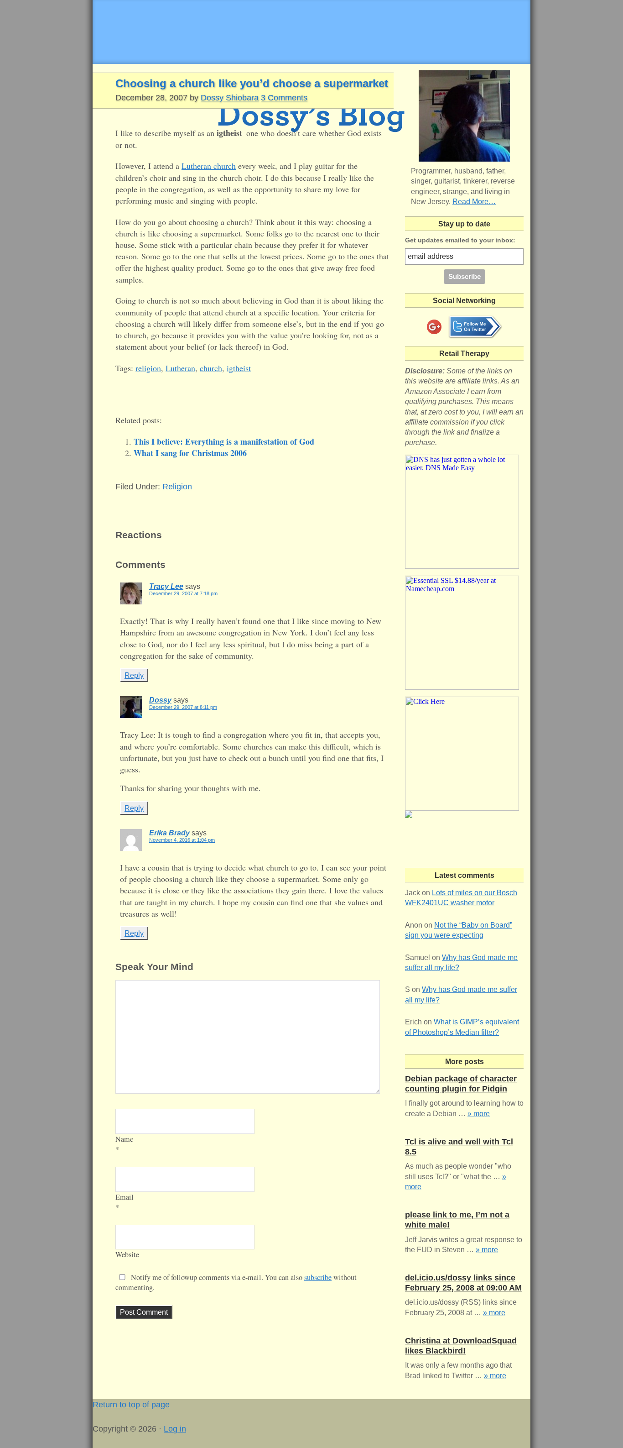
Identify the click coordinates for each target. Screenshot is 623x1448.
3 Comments (284, 97)
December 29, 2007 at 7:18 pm (183, 593)
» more (478, 1113)
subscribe (318, 1277)
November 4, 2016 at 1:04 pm (182, 840)
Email (124, 1197)
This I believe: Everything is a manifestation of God (224, 441)
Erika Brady (169, 833)
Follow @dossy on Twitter (475, 327)
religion (148, 367)
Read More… (474, 201)
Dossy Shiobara (230, 97)
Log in (175, 1428)
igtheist (239, 367)
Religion (177, 486)
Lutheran (180, 367)
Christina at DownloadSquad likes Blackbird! (461, 1345)
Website (127, 1254)
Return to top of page (131, 1404)
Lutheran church (209, 165)
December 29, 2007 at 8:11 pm (183, 707)
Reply (134, 675)
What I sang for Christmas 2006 (190, 453)
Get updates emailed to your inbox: (460, 240)
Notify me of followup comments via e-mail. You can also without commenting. (236, 1282)
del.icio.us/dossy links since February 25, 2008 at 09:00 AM (463, 1282)
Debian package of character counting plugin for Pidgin (461, 1083)
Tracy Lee (166, 586)
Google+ (434, 327)
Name (124, 1139)
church (211, 367)
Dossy (160, 700)
